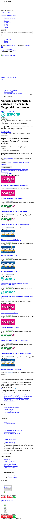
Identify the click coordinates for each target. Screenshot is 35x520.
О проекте (7, 422)
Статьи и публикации (10, 411)
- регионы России (8, 77)
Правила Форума (12, 477)
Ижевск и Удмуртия (10, 464)
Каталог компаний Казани (11, 407)
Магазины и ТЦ (8, 92)
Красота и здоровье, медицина (13, 93)
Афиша (6, 27)
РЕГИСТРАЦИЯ (11, 50)
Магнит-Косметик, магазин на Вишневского (14, 340)
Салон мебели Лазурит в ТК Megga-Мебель (16, 398)
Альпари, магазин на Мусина (10, 327)
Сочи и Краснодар (9, 461)
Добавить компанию (10, 439)
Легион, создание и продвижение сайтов (16, 395)
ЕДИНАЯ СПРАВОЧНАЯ (8, 15)
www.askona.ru (8, 158)
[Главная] (4, 88)
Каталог (6, 21)
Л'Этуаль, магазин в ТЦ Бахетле (11, 271)
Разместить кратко (9, 441)
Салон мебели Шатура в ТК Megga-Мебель (16, 399)
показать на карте (6, 169)
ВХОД (2, 50)
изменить (6, 12)
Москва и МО (8, 459)
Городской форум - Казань (11, 412)
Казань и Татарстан (9, 18)
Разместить (7, 22)
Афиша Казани (8, 409)
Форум (6, 25)
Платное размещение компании (13, 430)
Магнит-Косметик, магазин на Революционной (15, 224)
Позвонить (4, 172)
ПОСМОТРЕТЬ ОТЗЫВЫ (8, 111)
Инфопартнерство (9, 423)
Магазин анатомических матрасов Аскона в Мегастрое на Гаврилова (14, 283)
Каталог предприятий (10, 90)
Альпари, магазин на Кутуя (9, 313)
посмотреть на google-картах (9, 170)
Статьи (6, 24)
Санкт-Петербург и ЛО (11, 466)
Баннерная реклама (9, 432)
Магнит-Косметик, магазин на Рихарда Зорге (14, 211)
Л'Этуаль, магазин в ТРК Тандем (11, 240)
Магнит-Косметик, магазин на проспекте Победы (16, 353)
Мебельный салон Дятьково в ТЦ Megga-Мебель (18, 396)
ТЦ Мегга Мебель (9, 401)
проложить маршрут (23, 170)
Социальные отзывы (9, 389)
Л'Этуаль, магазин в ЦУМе (9, 255)
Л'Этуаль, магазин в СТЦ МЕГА (11, 369)
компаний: (11, 45)
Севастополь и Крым (10, 467)
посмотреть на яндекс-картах (19, 169)
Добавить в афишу (9, 442)
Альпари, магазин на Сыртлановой (12, 198)
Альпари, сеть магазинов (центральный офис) (15, 185)
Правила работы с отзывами (15, 476)
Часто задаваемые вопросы (12, 433)
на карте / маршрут (6, 167)
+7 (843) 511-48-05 (6, 132)
